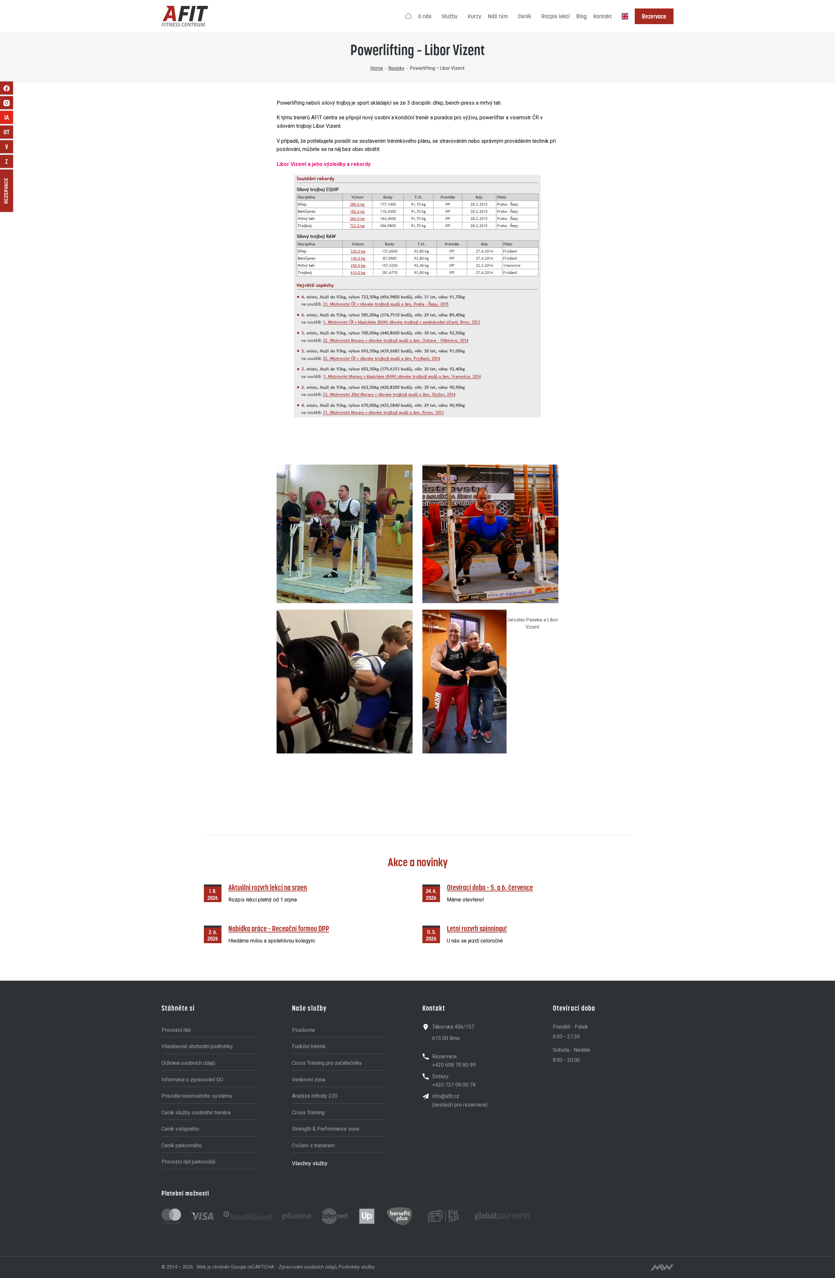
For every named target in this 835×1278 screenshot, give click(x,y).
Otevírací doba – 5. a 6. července (490, 887)
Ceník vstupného (180, 1129)
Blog (581, 16)
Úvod (409, 16)
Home (377, 68)
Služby (450, 16)
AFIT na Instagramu (6, 102)
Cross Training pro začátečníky (327, 1063)
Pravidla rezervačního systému (196, 1096)
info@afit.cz (445, 1096)
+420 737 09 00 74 (454, 1085)
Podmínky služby (356, 1267)
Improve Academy (8, 117)
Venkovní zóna (308, 1080)
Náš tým (498, 16)
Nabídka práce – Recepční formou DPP (278, 928)
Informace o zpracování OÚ (192, 1080)
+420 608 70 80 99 (454, 1065)
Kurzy (474, 16)
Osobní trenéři (8, 132)
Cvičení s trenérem (313, 1145)
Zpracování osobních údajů (308, 1267)
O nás (425, 16)
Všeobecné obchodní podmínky (197, 1046)
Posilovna (303, 1030)
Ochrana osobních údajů (188, 1063)
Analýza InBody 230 (314, 1096)
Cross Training (308, 1112)
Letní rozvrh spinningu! (477, 928)
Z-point (9, 161)
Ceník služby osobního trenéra (195, 1112)
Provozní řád (175, 1030)
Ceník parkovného (181, 1145)
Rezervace (654, 16)
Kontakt (602, 16)
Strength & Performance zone (325, 1129)
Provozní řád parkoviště (188, 1162)
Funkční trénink (309, 1046)
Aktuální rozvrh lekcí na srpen (267, 887)
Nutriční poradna (9, 146)
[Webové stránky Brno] (662, 1267)
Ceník (524, 16)
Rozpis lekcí (555, 16)
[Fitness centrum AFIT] (184, 16)
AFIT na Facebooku (6, 88)
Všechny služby (309, 1163)
